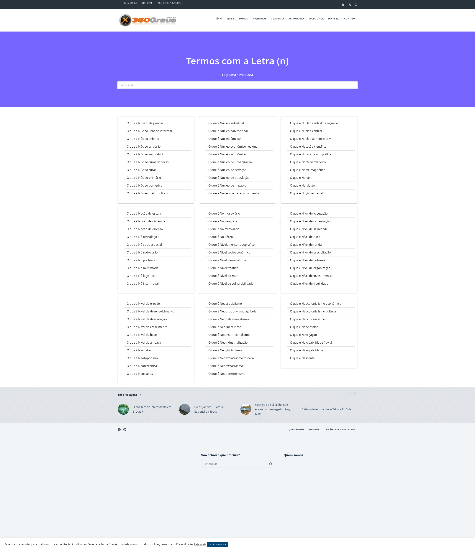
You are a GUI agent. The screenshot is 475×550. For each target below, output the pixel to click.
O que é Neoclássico (304, 327)
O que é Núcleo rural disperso (148, 162)
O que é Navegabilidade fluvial (311, 342)
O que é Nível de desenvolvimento (150, 311)
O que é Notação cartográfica (310, 154)
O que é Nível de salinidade (309, 229)
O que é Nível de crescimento (147, 327)
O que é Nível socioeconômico (229, 252)
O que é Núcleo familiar (224, 139)
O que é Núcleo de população (229, 178)
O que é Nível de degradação (147, 319)
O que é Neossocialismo (225, 304)
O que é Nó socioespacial (144, 245)
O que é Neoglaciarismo (225, 350)
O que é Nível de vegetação (309, 213)
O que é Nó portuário (142, 260)
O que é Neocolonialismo (307, 319)
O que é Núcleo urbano (143, 139)
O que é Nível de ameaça (144, 342)
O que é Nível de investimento (311, 276)
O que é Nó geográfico (224, 221)
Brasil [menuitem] (231, 18)
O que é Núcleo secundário (146, 154)
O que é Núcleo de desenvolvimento (233, 193)
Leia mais (200, 544)
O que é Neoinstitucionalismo (229, 335)
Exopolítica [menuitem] (316, 18)
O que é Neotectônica (142, 366)
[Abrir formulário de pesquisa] (356, 5)
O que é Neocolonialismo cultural (313, 311)
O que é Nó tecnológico (143, 237)
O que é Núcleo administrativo (311, 139)
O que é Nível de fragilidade (309, 283)
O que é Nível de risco (305, 237)
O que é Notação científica (308, 146)
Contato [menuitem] (349, 18)
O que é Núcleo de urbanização (230, 162)
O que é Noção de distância (146, 221)
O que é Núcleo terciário (144, 146)
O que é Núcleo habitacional (228, 131)
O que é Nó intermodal (143, 283)
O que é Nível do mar (223, 276)
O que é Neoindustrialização (228, 342)
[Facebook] (343, 5)
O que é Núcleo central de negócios (315, 123)
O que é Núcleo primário (144, 178)
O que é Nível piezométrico (227, 260)
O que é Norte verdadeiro (308, 162)
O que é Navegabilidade (306, 350)
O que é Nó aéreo (220, 237)
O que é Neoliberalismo (224, 327)
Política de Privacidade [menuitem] (340, 429)
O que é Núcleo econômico (227, 154)
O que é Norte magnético (307, 170)
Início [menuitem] (218, 18)
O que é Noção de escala (144, 213)
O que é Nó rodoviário (142, 252)
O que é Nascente (302, 358)
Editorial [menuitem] (315, 429)
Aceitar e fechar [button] (217, 544)
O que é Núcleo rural (141, 170)
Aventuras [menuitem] (259, 18)
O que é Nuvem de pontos (145, 123)
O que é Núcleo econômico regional (233, 146)
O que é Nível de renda (306, 245)
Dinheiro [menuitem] (334, 18)
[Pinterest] (350, 5)
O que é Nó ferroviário (224, 229)
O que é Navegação (303, 335)
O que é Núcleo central (306, 131)
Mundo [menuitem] (243, 18)
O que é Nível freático (223, 268)
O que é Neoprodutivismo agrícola (232, 311)
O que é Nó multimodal (143, 268)
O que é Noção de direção (145, 229)
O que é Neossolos (140, 374)
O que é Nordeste (302, 185)
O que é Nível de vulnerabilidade (230, 283)
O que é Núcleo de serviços (227, 170)
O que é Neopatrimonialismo (228, 319)
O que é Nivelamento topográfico (231, 245)
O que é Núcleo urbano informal (149, 131)
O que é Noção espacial (306, 193)
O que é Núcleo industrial (226, 123)
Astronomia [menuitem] (296, 18)
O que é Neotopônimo (142, 358)
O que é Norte (300, 178)
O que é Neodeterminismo (226, 374)
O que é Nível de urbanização (310, 221)
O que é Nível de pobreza (307, 260)
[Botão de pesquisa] (270, 463)
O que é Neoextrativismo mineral (231, 358)
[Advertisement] (154, 498)
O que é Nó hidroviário (224, 213)
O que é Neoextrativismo (225, 366)
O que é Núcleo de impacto (227, 185)
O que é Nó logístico (141, 276)
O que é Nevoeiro (139, 350)
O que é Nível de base (142, 335)
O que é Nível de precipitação (310, 252)
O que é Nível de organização (310, 268)
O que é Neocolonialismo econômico (315, 304)
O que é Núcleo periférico (144, 185)
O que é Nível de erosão (143, 304)
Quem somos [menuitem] (296, 429)
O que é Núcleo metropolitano (148, 193)
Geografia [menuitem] (277, 18)
